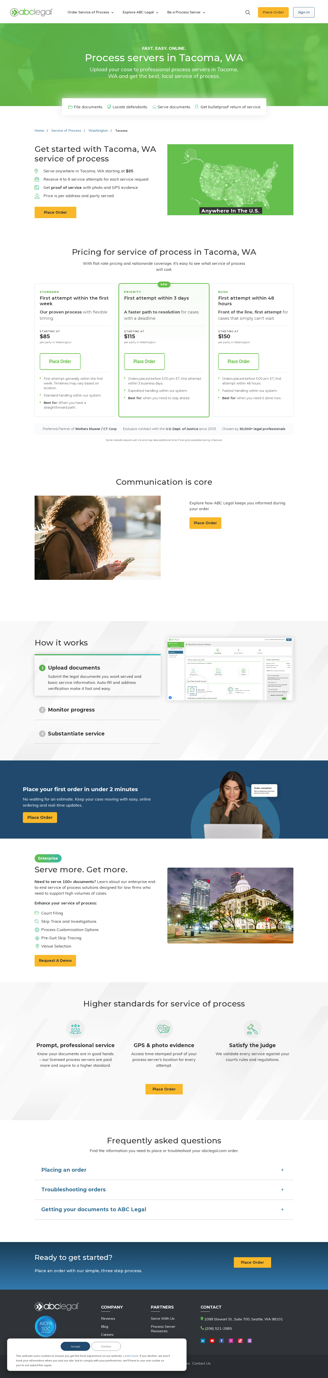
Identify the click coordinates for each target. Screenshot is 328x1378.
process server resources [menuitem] (163, 1328)
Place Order (273, 12)
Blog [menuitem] (104, 1326)
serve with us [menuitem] (162, 1318)
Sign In (304, 12)
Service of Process (66, 130)
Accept (75, 1346)
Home (39, 130)
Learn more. (131, 1355)
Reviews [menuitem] (108, 1318)
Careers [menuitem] (107, 1334)
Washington (98, 130)
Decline (106, 1346)
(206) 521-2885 (218, 1328)
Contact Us (201, 1363)
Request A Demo (55, 960)
